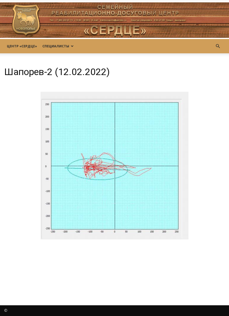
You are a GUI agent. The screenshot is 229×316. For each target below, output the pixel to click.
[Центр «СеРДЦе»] (114, 20)
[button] (218, 46)
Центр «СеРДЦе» (22, 46)
